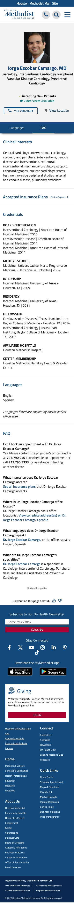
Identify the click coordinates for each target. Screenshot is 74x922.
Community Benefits (15, 813)
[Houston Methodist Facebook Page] (9, 647)
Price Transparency (49, 817)
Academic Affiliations (16, 848)
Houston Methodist (15, 808)
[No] (60, 601)
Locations (10, 790)
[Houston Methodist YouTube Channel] (31, 647)
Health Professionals (16, 776)
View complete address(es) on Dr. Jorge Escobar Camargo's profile (34, 517)
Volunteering (11, 833)
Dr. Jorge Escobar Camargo (21, 539)
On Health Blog (48, 750)
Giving (8, 828)
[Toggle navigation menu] (67, 15)
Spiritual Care (12, 838)
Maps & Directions (49, 787)
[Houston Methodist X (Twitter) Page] (20, 647)
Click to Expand (58, 197)
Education (10, 781)
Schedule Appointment (51, 782)
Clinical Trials (47, 807)
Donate (37, 715)
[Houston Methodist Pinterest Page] (64, 647)
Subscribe (37, 629)
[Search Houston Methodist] (56, 15)
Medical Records (48, 797)
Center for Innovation (16, 857)
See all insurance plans (19, 486)
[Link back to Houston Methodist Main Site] (19, 15)
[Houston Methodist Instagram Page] (42, 647)
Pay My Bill (46, 792)
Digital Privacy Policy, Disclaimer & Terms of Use (28, 880)
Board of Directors (14, 843)
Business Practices (15, 852)
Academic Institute (14, 738)
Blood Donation (13, 867)
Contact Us (45, 735)
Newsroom (45, 745)
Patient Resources (49, 802)
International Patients (16, 743)
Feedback (45, 760)
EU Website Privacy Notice (49, 885)
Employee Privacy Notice (48, 890)
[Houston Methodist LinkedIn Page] (53, 647)
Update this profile (37, 588)
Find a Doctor (47, 777)
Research (10, 786)
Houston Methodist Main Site (37, 3)
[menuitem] (37, 3)
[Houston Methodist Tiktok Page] (37, 652)
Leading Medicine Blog (51, 755)
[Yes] (54, 601)
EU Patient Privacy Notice (17, 890)
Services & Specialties (16, 771)
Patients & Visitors (15, 766)
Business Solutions (50, 812)
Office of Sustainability (17, 862)
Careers (9, 748)
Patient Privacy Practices (17, 885)
